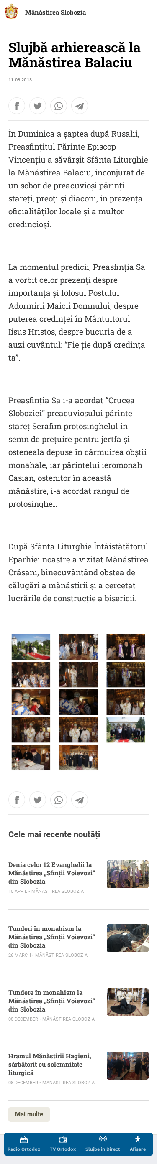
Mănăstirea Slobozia (55, 12)
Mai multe (29, 1114)
